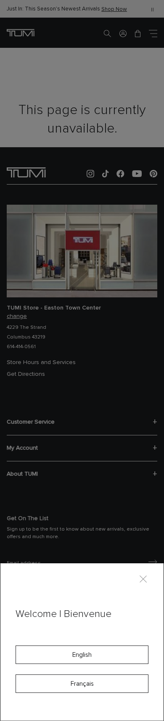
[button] (123, 33)
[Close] (143, 578)
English (82, 655)
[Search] (107, 33)
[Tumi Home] (20, 32)
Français (82, 684)
